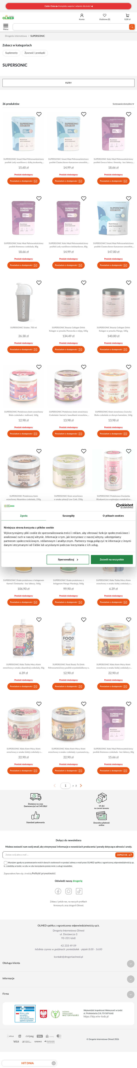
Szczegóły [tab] (68, 515)
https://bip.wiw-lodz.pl (96, 1016)
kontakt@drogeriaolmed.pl (68, 957)
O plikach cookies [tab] (113, 515)
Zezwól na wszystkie (112, 559)
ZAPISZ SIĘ (122, 855)
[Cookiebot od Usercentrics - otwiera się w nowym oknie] (118, 506)
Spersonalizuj (66, 559)
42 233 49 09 (68, 945)
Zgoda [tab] (24, 515)
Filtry (68, 83)
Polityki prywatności (43, 873)
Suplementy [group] (11, 53)
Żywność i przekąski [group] (35, 53)
